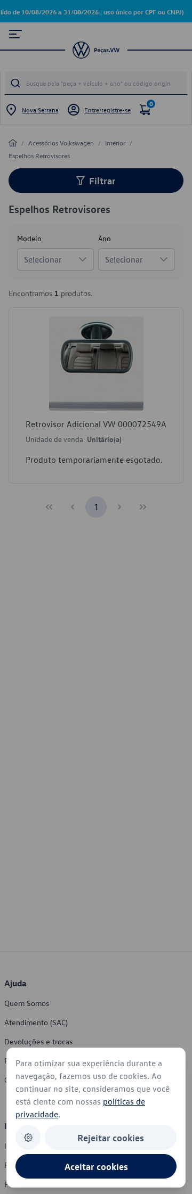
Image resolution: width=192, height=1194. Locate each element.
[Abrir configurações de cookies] (28, 1137)
